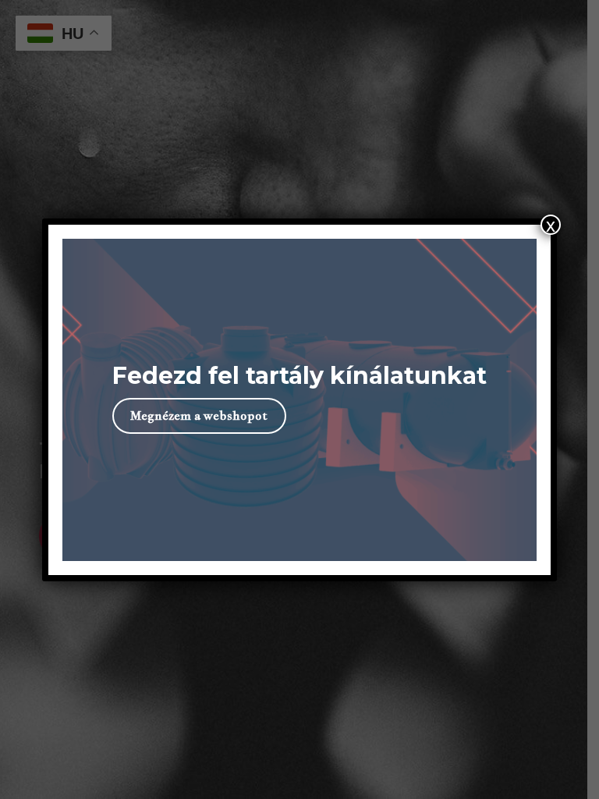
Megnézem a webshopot (199, 415)
